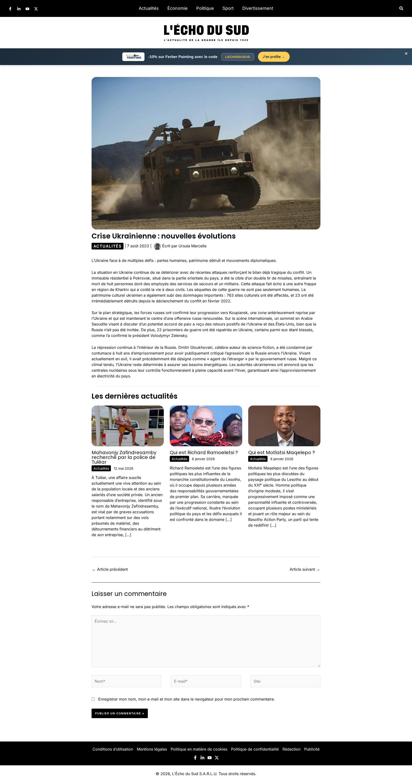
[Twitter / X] (36, 9)
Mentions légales (152, 749)
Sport (228, 8)
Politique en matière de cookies (199, 749)
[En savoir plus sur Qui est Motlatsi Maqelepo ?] (284, 425)
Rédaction (291, 749)
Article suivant (305, 569)
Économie (177, 8)
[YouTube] (27, 9)
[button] (401, 8)
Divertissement (257, 8)
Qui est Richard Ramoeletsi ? (204, 452)
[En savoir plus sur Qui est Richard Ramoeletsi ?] (206, 425)
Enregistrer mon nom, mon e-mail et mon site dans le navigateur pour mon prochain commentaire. (186, 699)
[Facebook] (10, 9)
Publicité (311, 749)
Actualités (149, 8)
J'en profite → (274, 57)
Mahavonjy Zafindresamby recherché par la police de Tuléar (124, 457)
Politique (205, 8)
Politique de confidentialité (255, 749)
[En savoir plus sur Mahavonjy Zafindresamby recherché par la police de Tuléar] (128, 425)
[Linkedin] (19, 9)
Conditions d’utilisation (113, 749)
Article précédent (110, 569)
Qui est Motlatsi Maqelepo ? (281, 452)
